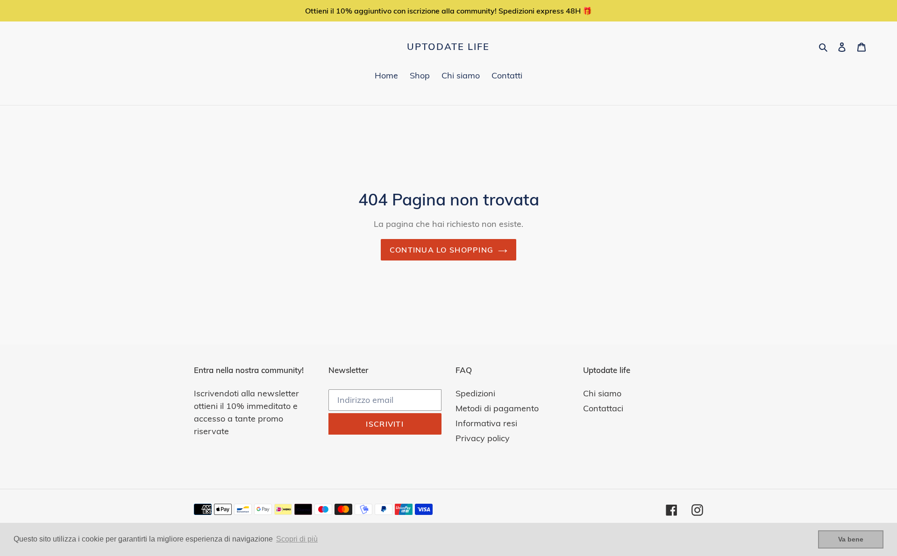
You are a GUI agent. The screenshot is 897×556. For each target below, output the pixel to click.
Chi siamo (602, 393)
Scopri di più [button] (297, 539)
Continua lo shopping (442, 249)
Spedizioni (475, 393)
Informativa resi (486, 423)
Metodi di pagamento (497, 408)
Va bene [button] (850, 539)
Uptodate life (448, 46)
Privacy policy (483, 438)
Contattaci (603, 408)
